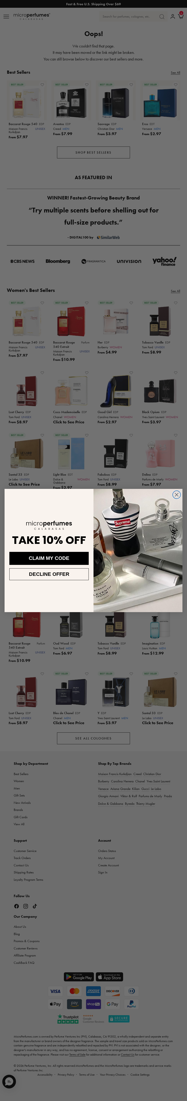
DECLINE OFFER (49, 574)
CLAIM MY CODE (49, 558)
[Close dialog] (177, 495)
